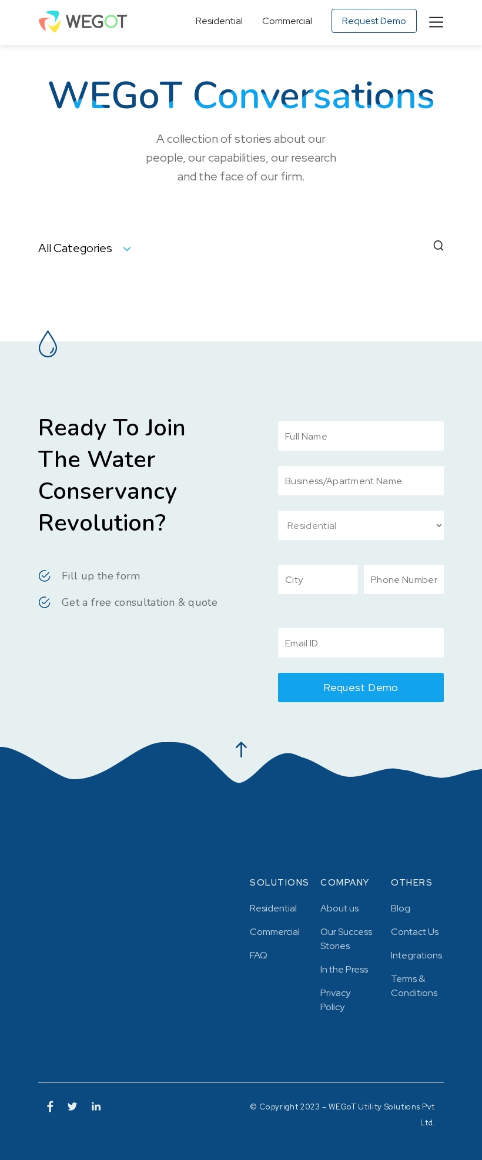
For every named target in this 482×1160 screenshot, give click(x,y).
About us (339, 908)
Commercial (287, 21)
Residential (219, 21)
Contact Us (415, 932)
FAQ (258, 955)
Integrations (416, 955)
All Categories (76, 248)
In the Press (344, 969)
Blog (400, 908)
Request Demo (374, 21)
